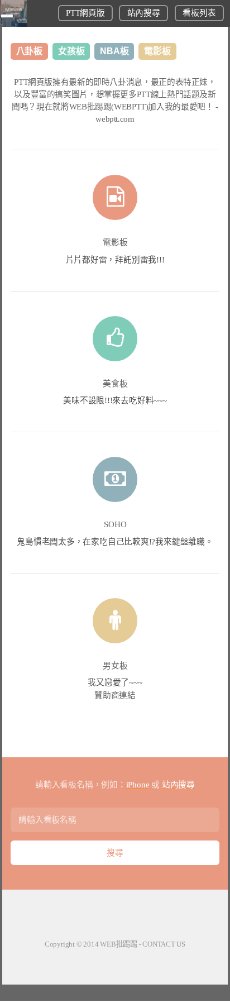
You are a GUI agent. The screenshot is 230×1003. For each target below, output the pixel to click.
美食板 (115, 383)
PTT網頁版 (85, 12)
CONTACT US (163, 944)
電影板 (115, 242)
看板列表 (199, 12)
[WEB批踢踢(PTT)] (13, 24)
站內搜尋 (143, 12)
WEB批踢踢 (118, 944)
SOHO (115, 524)
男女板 (115, 665)
